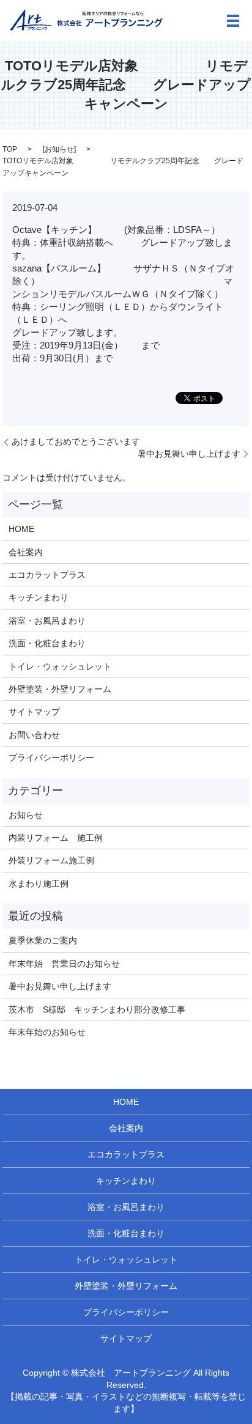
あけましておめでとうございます (76, 441)
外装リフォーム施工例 (51, 860)
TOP (9, 149)
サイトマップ (34, 712)
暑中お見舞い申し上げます (189, 454)
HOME (21, 529)
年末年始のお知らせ (47, 1032)
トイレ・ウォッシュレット (60, 666)
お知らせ (59, 149)
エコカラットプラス (47, 575)
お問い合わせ (34, 735)
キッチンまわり (39, 597)
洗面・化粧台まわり (47, 643)
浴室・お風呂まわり (47, 620)
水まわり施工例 (39, 883)
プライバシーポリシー (51, 757)
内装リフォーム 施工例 (56, 838)
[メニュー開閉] (233, 21)
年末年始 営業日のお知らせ (64, 963)
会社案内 (26, 552)
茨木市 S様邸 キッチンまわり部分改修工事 (97, 1009)
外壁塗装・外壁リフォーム (60, 689)
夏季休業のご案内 (43, 940)
